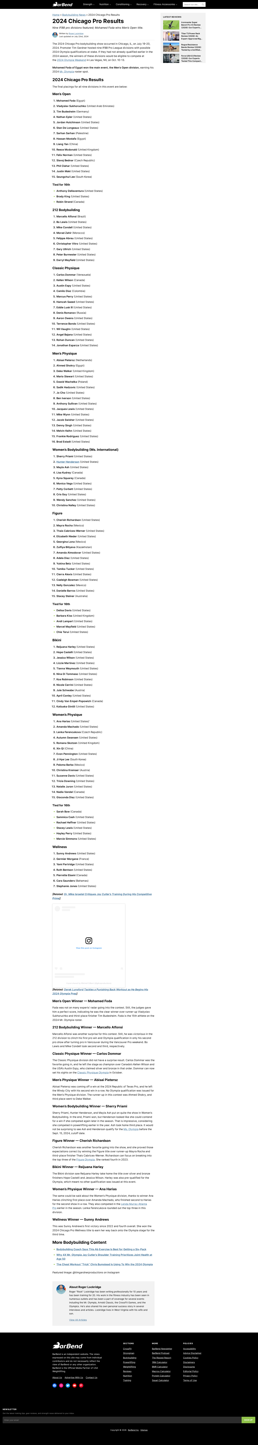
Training (127, 1380)
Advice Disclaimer (192, 1353)
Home (56, 14)
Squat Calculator (160, 1380)
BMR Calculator (160, 1366)
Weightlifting (129, 1366)
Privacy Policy (190, 1375)
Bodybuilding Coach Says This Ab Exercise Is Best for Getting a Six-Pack (101, 1249)
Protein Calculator (161, 1375)
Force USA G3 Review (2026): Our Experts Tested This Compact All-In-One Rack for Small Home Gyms (191, 61)
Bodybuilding (129, 1357)
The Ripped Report (161, 1357)
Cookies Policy (190, 1357)
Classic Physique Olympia (93, 1072)
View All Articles (78, 1320)
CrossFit (127, 1348)
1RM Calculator (159, 1362)
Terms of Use (190, 1380)
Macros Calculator (161, 1371)
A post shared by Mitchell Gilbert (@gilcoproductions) (88, 983)
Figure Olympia (85, 1159)
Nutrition (127, 1375)
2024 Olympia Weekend (71, 60)
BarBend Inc (133, 1430)
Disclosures (189, 1366)
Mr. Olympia (67, 71)
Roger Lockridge (76, 33)
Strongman (128, 1353)
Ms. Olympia (131, 1129)
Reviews (127, 1371)
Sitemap (144, 1430)
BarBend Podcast (160, 1353)
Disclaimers (189, 1362)
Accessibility (189, 1348)
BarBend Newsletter (162, 1348)
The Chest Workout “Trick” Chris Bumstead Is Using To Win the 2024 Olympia (104, 1264)
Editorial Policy (190, 1371)
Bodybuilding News (74, 14)
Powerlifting (129, 1362)
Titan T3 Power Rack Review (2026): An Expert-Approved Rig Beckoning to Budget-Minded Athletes (191, 38)
